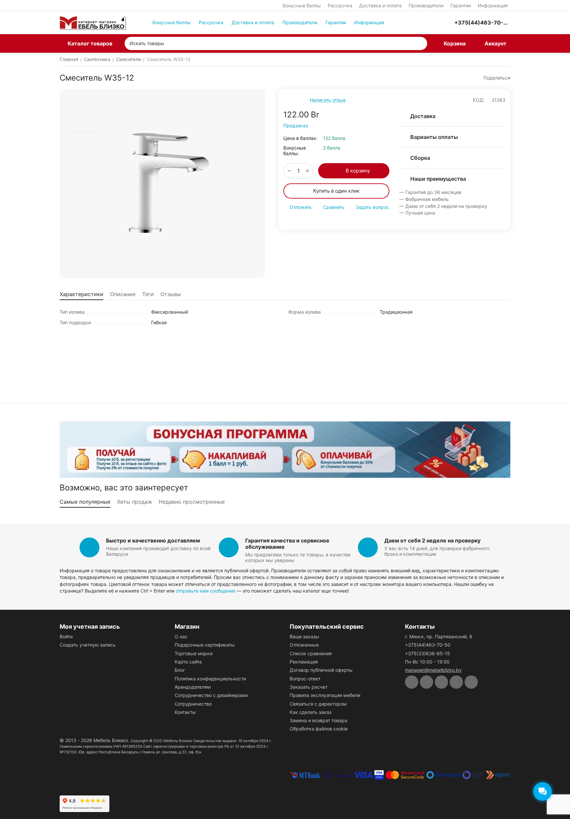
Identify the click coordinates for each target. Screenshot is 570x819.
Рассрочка (340, 5)
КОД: (478, 100)
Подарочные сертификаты (205, 645)
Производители (426, 5)
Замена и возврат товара (318, 720)
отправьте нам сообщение (205, 591)
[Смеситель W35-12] (162, 183)
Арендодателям (193, 687)
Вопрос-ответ (305, 678)
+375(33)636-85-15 (427, 653)
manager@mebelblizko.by (433, 670)
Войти (66, 636)
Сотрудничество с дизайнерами (211, 695)
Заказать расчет (308, 687)
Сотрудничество (193, 704)
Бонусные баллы (302, 5)
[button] (493, 78)
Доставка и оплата (380, 5)
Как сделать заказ (310, 712)
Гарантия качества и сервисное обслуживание (287, 543)
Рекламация (304, 661)
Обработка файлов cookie (319, 728)
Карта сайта (188, 661)
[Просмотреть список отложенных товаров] (430, 22)
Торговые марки (193, 653)
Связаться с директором (318, 704)
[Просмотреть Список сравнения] (414, 22)
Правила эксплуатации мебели (325, 695)
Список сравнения (311, 653)
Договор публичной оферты (321, 670)
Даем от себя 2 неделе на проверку (432, 540)
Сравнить (334, 207)
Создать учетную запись (88, 645)
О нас (181, 636)
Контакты (185, 712)
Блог (180, 670)
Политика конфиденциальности (210, 678)
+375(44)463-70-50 (427, 645)
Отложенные (304, 645)
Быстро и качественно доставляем (153, 540)
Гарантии (460, 5)
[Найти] (421, 43)
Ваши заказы (304, 636)
